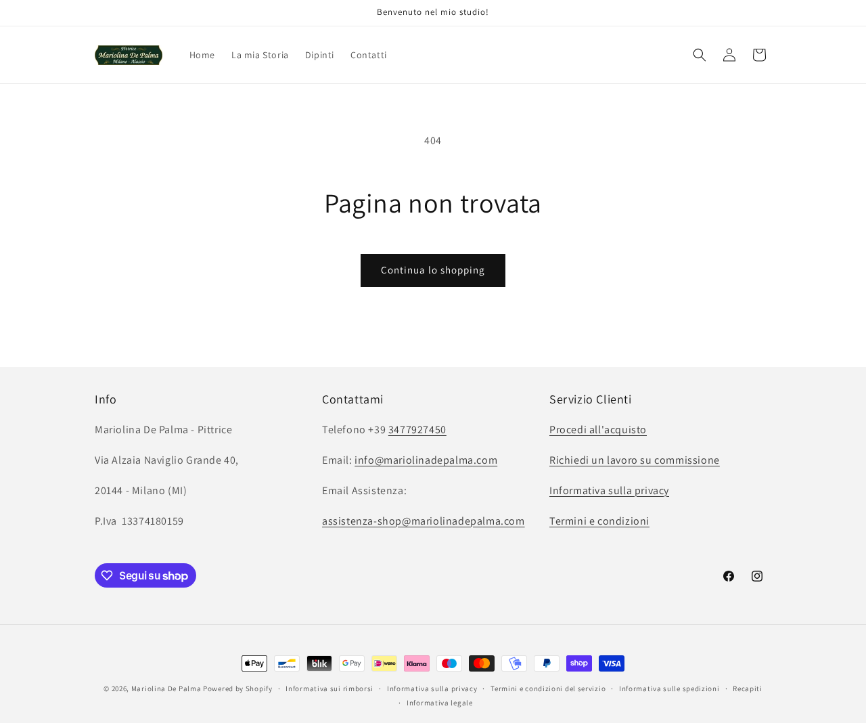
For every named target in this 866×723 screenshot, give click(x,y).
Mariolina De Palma (167, 688)
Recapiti (747, 688)
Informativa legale (440, 702)
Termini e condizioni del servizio (548, 688)
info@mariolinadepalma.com (426, 460)
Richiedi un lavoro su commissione (634, 460)
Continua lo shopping (433, 269)
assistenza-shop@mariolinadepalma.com (423, 521)
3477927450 (417, 429)
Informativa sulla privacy (609, 490)
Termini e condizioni (599, 521)
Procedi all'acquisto (598, 429)
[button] (699, 55)
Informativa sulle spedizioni (669, 688)
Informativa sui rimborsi (329, 688)
